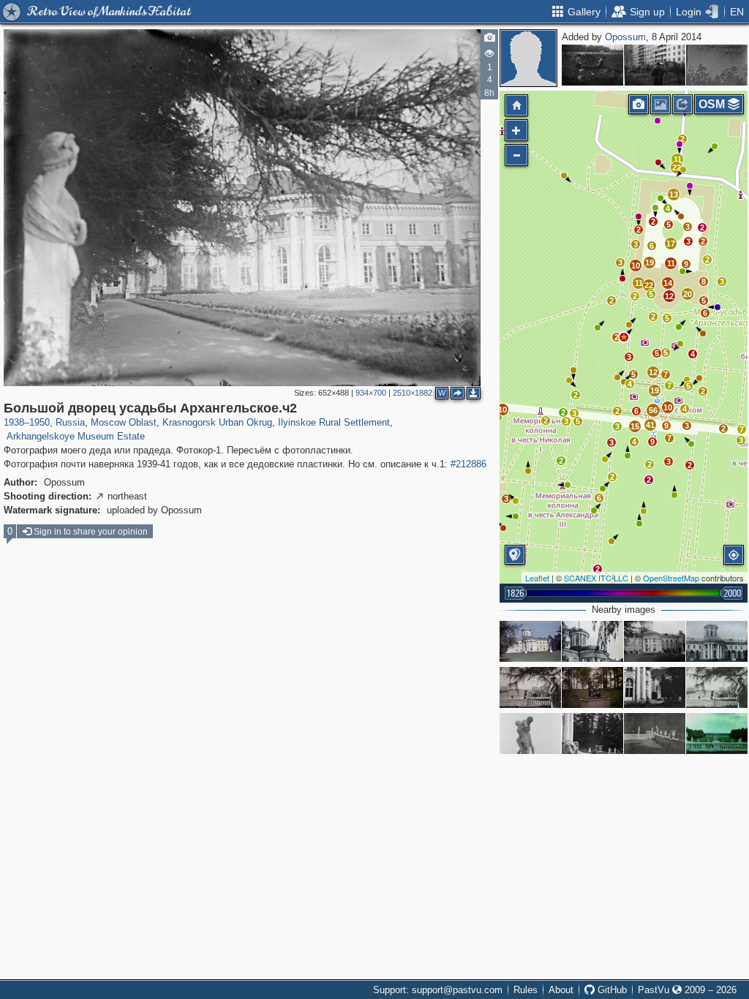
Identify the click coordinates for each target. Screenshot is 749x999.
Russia (70, 422)
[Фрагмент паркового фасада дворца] (592, 641)
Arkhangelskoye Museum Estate (76, 436)
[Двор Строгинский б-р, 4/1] (654, 65)
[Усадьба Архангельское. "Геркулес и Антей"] (530, 733)
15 (635, 426)
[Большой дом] (717, 641)
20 (687, 294)
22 (648, 285)
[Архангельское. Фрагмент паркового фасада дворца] (654, 687)
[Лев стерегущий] (592, 733)
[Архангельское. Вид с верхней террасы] (717, 733)
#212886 (468, 464)
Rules (525, 989)
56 (653, 410)
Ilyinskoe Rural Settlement (334, 422)
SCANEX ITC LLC (596, 578)
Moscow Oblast (124, 422)
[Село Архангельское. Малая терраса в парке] (654, 733)
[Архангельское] (530, 641)
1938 (14, 422)
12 (653, 372)
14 (667, 283)
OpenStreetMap (671, 578)
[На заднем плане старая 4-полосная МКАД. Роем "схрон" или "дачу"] (592, 65)
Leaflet (537, 578)
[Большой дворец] (654, 641)
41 (650, 425)
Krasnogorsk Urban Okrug (217, 422)
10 (667, 407)
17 (670, 243)
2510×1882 (412, 392)
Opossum (625, 36)
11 (639, 283)
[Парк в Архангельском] (717, 687)
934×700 (370, 392)
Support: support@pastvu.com (438, 989)
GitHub (611, 989)
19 (654, 390)
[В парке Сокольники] (717, 65)
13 (673, 194)
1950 (39, 422)
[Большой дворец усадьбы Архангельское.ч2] (624, 337)
